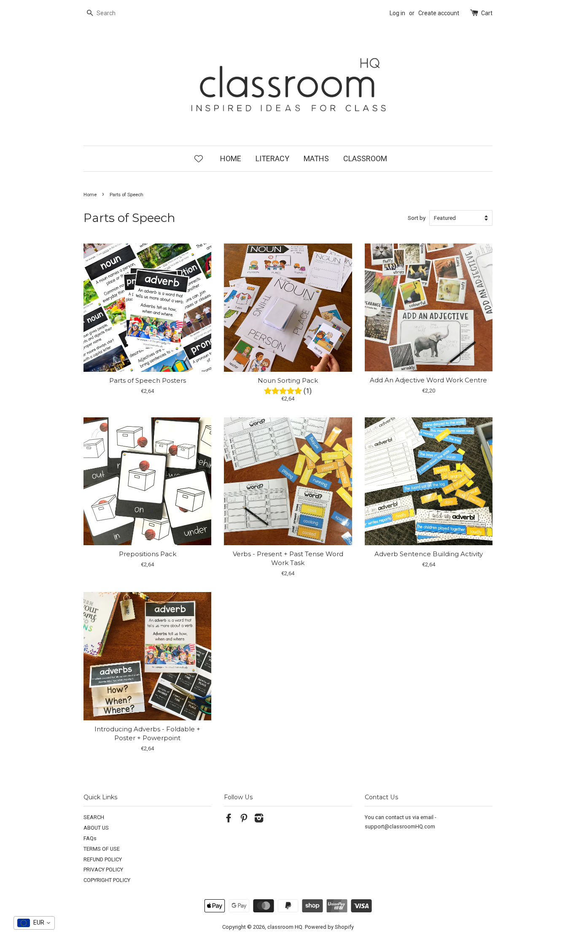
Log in (397, 13)
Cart (487, 13)
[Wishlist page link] (198, 158)
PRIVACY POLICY (103, 869)
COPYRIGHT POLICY (106, 880)
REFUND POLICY (102, 859)
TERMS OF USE (101, 849)
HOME (230, 158)
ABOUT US (96, 828)
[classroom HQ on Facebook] (228, 820)
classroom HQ (284, 927)
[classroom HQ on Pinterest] (243, 820)
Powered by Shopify (329, 927)
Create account (438, 13)
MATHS (316, 158)
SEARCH (93, 817)
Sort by (416, 217)
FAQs (90, 838)
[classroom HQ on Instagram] (259, 820)
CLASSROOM (365, 158)
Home (90, 194)
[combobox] (34, 923)
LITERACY (272, 158)
